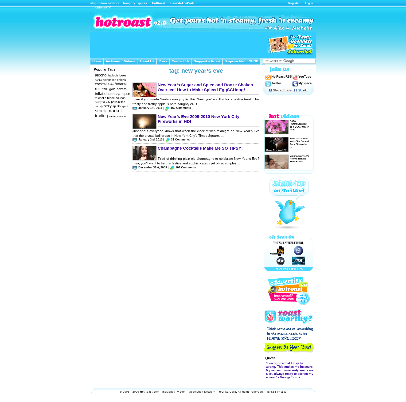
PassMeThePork (182, 3)
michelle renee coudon (110, 98)
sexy (108, 106)
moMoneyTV (102, 7)
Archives (113, 61)
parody (99, 106)
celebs (121, 80)
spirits (117, 106)
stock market (108, 110)
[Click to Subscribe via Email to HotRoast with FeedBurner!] (289, 44)
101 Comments (186, 167)
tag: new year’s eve (196, 70)
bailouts (113, 75)
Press (163, 61)
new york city (102, 102)
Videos (129, 61)
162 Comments (181, 107)
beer (122, 75)
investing (114, 94)
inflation (102, 93)
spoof (125, 106)
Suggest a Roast (207, 61)
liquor (125, 93)
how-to (122, 89)
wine (112, 116)
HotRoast (158, 3)
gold (112, 89)
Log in (309, 3)
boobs (98, 80)
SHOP (253, 61)
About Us (146, 61)
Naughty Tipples (135, 3)
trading (101, 116)
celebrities (109, 80)
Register (294, 3)
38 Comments (180, 139)
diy (112, 84)
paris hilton (118, 102)
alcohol (101, 75)
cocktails (102, 84)
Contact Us (181, 61)
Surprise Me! (235, 61)
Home (97, 61)
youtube (121, 116)
